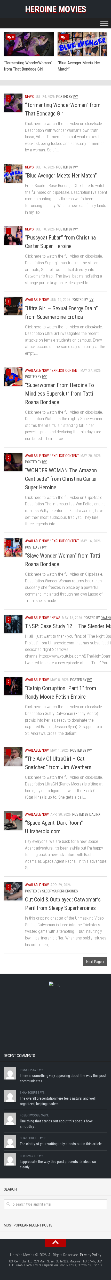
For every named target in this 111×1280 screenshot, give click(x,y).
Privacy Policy (90, 1255)
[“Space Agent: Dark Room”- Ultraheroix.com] (13, 820)
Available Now (37, 300)
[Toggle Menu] (104, 23)
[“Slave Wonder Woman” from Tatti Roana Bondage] (13, 547)
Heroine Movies (55, 9)
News (29, 97)
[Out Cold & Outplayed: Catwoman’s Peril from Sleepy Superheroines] (13, 891)
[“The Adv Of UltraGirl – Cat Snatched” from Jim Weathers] (13, 756)
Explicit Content (65, 370)
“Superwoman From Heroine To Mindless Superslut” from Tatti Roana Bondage (59, 393)
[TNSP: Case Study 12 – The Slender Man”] (13, 624)
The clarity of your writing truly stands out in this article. (61, 1144)
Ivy (75, 97)
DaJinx (94, 814)
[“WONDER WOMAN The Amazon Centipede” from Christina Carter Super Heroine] (13, 462)
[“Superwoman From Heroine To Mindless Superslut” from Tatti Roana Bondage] (13, 376)
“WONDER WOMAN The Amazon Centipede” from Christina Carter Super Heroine (61, 479)
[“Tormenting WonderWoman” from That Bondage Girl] (13, 103)
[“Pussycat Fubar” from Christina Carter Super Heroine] (13, 235)
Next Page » (95, 961)
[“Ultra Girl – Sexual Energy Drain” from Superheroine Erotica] (13, 306)
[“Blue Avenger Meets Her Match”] (13, 173)
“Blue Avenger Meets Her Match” (61, 175)
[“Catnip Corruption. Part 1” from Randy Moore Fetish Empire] (13, 686)
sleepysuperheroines (60, 891)
